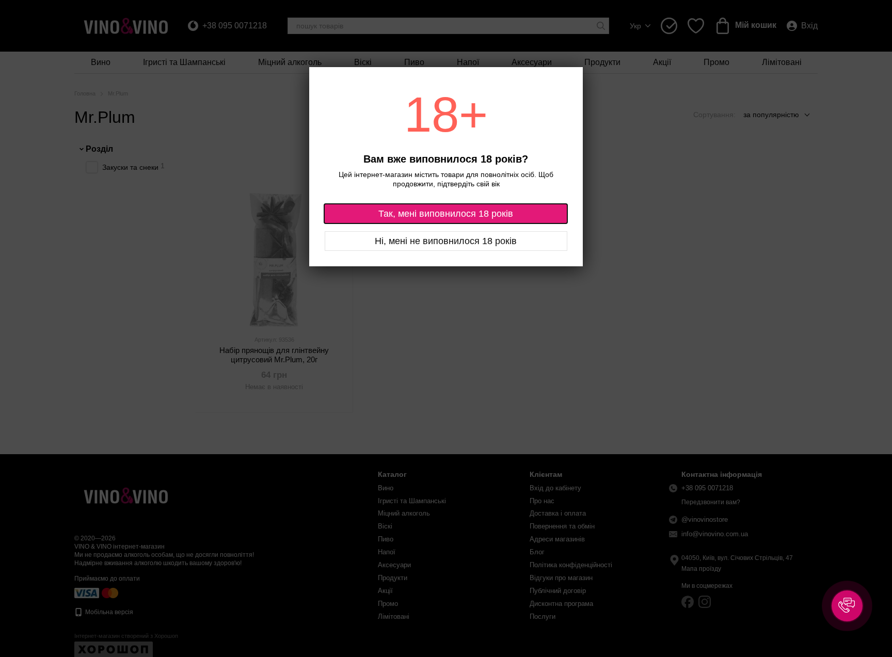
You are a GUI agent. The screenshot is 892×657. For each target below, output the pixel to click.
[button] (847, 605)
